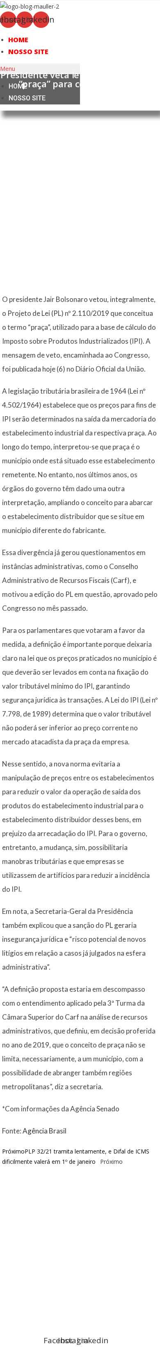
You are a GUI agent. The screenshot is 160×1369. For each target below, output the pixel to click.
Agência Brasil (44, 1130)
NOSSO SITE (28, 51)
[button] (40, 68)
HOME (18, 39)
